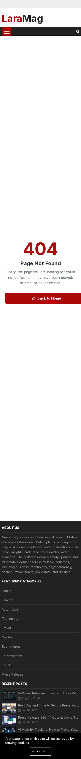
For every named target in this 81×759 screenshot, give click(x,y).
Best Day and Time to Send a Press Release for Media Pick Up (48, 705)
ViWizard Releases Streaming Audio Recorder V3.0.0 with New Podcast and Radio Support (48, 693)
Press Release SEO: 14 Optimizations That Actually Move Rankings (48, 717)
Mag (22, 18)
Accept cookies (41, 751)
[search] (77, 31)
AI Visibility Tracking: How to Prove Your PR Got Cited (48, 729)
